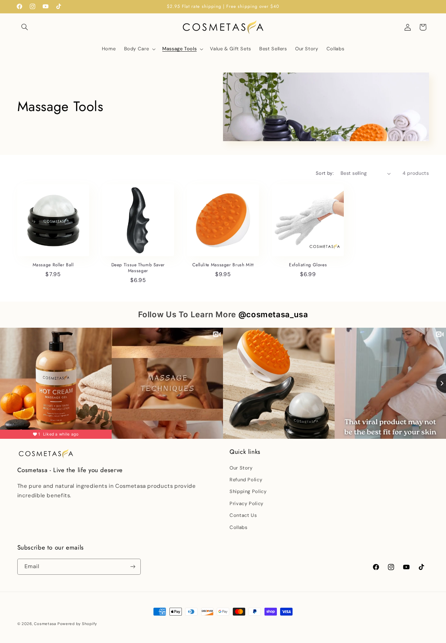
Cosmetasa (45, 623)
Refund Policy (246, 479)
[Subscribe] (132, 567)
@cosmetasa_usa (273, 314)
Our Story (241, 468)
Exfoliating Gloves (308, 265)
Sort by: (325, 173)
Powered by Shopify (77, 623)
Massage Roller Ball (53, 265)
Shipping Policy (248, 491)
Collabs (238, 527)
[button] (24, 27)
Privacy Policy (246, 503)
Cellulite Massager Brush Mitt (222, 265)
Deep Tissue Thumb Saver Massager (138, 268)
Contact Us (243, 515)
